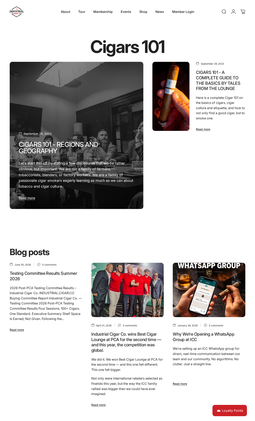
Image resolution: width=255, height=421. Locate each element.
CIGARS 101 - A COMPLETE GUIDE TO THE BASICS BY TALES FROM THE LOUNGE (218, 80)
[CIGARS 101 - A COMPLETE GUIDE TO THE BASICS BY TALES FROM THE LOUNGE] (170, 96)
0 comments (49, 264)
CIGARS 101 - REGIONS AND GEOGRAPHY (58, 148)
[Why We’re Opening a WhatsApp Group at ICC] (209, 290)
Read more (27, 198)
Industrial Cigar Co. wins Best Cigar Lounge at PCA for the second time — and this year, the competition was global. (126, 342)
